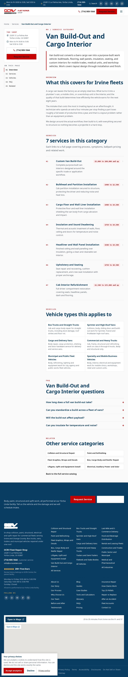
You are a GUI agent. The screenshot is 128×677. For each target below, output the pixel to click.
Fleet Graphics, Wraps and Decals (62, 460)
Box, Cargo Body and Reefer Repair (103, 460)
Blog (78, 582)
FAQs (78, 603)
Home (6, 24)
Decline (30, 670)
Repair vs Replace (109, 594)
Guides (79, 586)
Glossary (80, 599)
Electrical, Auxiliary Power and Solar (103, 466)
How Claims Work (109, 586)
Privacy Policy (64, 669)
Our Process (56, 590)
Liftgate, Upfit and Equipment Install (64, 466)
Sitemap (61, 673)
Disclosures (96, 669)
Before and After (58, 603)
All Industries (107, 567)
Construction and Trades (112, 548)
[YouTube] (111, 3)
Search (94, 3)
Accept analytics (14, 670)
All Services (55, 570)
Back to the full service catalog (61, 473)
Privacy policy (44, 670)
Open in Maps (14, 619)
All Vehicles (81, 564)
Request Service (106, 11)
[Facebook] (116, 3)
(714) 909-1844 (88, 11)
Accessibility (84, 669)
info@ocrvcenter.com (13, 563)
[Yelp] (106, 3)
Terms (74, 669)
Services (15, 24)
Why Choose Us (57, 594)
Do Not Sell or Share (111, 669)
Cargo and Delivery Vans (86, 543)
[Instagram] (122, 3)
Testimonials (56, 607)
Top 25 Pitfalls (108, 590)
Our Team (55, 599)
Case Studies (81, 590)
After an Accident (109, 599)
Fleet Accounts (108, 603)
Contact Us (106, 607)
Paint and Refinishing (96, 453)
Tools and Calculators (85, 594)
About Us (55, 582)
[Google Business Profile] (101, 3)
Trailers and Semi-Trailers (87, 555)
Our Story (55, 586)
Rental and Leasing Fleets (112, 543)
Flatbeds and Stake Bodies (87, 560)
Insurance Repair (109, 582)
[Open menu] (121, 11)
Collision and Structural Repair (61, 453)
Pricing (79, 607)
